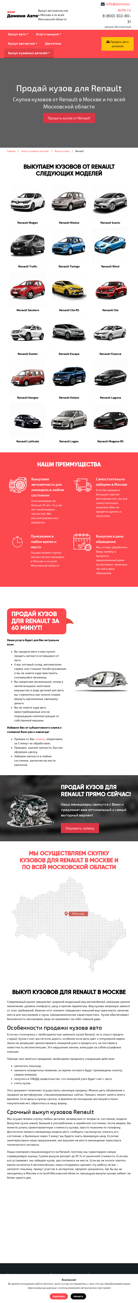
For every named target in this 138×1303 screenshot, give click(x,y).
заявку (40, 739)
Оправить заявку (80, 828)
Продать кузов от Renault (69, 118)
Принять (78, 1296)
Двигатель (53, 43)
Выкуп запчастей (21, 43)
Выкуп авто (17, 34)
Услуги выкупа (47, 34)
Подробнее (59, 1296)
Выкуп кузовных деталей (27, 53)
